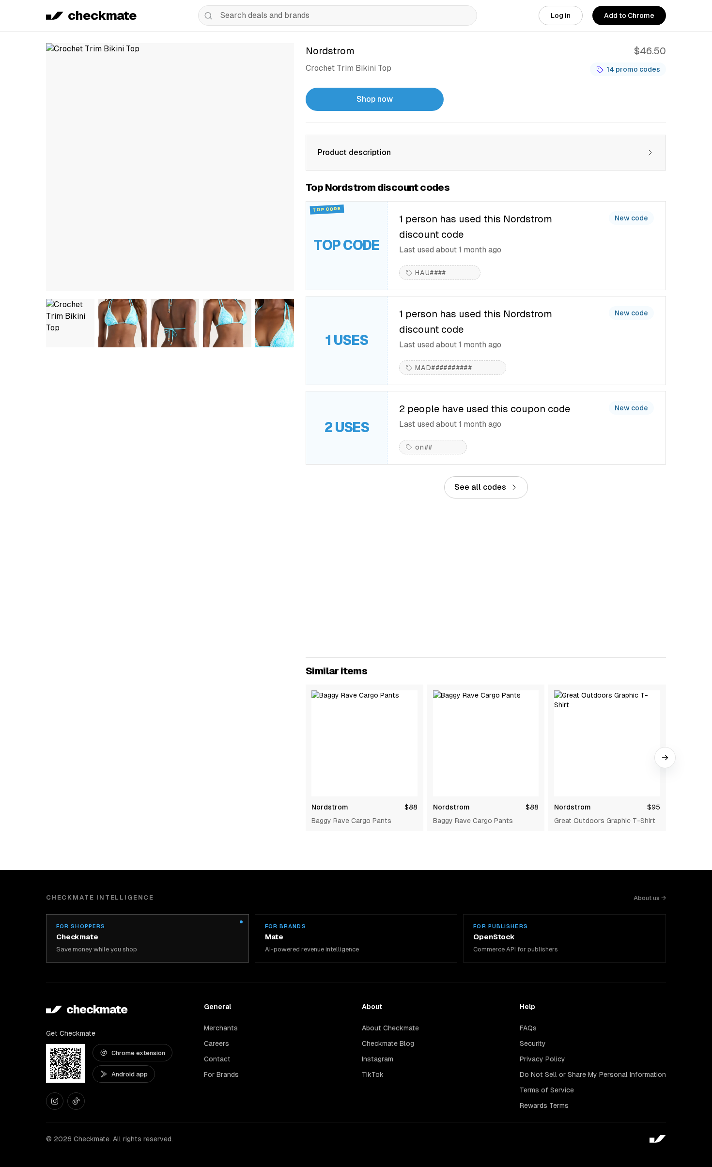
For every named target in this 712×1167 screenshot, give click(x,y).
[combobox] (337, 15)
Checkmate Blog (388, 1043)
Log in (561, 15)
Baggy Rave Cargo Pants (351, 821)
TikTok (373, 1074)
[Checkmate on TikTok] (76, 1101)
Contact (217, 1059)
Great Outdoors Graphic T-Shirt (604, 821)
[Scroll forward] (665, 757)
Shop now (374, 99)
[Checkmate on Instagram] (54, 1101)
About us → (650, 898)
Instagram (377, 1059)
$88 (411, 807)
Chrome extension (138, 1053)
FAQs (528, 1028)
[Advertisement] (486, 578)
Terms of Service (547, 1090)
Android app (129, 1074)
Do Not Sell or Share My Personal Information (593, 1074)
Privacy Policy (542, 1059)
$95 (653, 807)
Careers (216, 1043)
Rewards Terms (544, 1105)
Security (533, 1043)
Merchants (221, 1028)
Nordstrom (329, 807)
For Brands (221, 1074)
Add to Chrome (629, 15)
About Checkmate (390, 1028)
